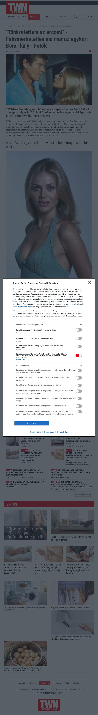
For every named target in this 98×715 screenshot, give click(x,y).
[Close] (90, 283)
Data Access (49, 432)
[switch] (79, 330)
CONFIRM (31, 423)
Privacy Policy (62, 432)
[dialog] (49, 358)
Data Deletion (35, 432)
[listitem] (49, 324)
